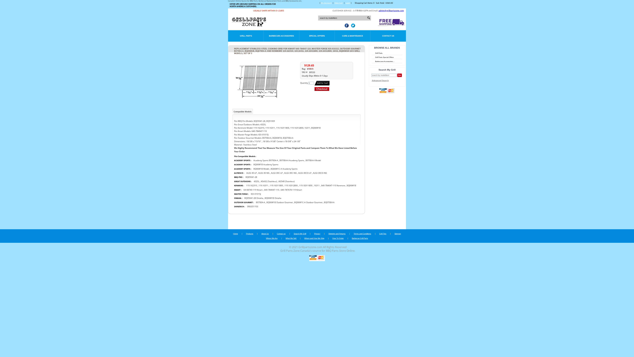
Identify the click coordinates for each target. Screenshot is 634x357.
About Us (265, 234)
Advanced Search (380, 80)
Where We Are (272, 238)
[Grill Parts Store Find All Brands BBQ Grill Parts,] (249, 25)
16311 (317, 185)
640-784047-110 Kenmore (333, 185)
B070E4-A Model (313, 160)
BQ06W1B (351, 185)
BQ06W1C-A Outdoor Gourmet (308, 202)
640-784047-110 (271, 189)
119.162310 (251, 185)
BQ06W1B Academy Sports (265, 164)
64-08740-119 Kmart (253, 189)
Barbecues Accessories (281, 36)
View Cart (339, 3)
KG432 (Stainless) (269, 181)
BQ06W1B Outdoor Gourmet (279, 202)
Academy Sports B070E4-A (266, 160)
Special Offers (317, 36)
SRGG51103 (252, 206)
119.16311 (263, 185)
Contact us (281, 234)
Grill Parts (246, 36)
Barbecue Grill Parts (360, 238)
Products (249, 234)
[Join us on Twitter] (352, 26)
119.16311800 (276, 185)
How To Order (338, 238)
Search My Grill (300, 234)
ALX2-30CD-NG (320, 173)
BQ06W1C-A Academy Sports (284, 168)
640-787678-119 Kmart (291, 189)
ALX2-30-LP (251, 173)
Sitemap (397, 234)
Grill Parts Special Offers (384, 57)
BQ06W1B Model (261, 168)
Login (348, 3)
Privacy (317, 234)
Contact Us (388, 36)
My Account (326, 3)
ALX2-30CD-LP (304, 173)
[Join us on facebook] (346, 26)
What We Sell (291, 238)
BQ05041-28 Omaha (253, 198)
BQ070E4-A (329, 202)
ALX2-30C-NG (290, 173)
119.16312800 (291, 185)
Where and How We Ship (314, 238)
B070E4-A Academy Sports (292, 160)
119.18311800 (305, 185)
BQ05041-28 (251, 177)
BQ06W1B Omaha (273, 198)
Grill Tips (382, 234)
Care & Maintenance (352, 36)
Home (235, 234)
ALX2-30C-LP (277, 173)
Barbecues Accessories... (384, 61)
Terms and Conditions (362, 234)
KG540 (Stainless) (287, 181)
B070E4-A (260, 202)
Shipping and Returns (337, 234)
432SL (256, 181)
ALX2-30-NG (263, 173)
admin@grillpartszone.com (391, 11)
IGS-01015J (256, 194)
